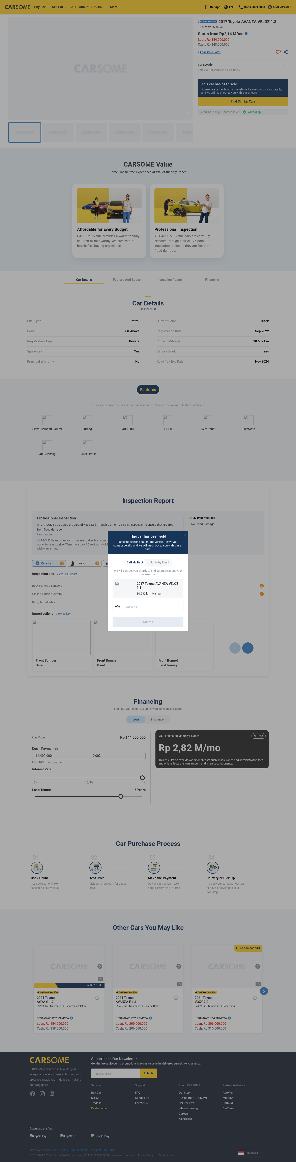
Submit (148, 622)
